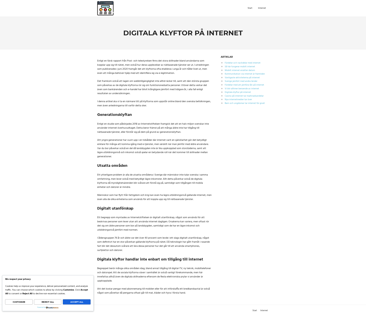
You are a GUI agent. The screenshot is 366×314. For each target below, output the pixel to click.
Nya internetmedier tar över (238, 99)
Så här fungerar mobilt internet (240, 67)
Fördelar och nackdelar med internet (242, 63)
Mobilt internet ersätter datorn (240, 70)
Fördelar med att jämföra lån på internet (244, 85)
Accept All (76, 302)
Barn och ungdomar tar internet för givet (245, 103)
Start (250, 8)
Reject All (48, 302)
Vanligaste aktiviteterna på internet (242, 78)
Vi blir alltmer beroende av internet (242, 89)
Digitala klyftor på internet (238, 92)
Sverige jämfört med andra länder (241, 81)
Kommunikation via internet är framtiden (245, 74)
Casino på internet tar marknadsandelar (244, 96)
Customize (19, 302)
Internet (262, 8)
